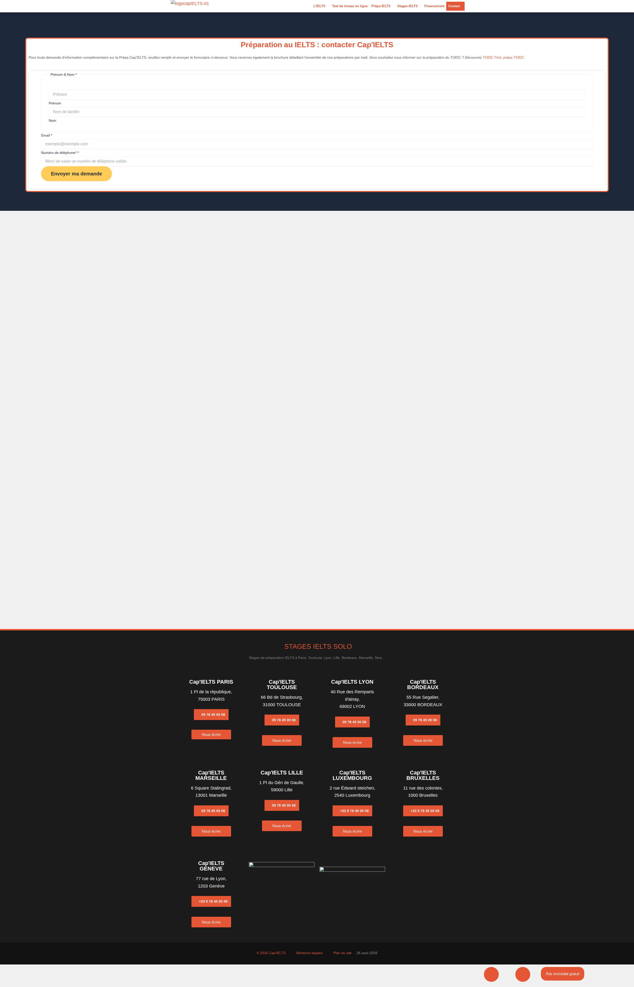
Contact (454, 6)
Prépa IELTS (381, 6)
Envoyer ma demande (76, 173)
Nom (52, 120)
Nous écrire (211, 734)
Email (46, 135)
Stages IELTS (407, 6)
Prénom (55, 103)
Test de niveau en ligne (350, 6)
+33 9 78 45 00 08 (354, 811)
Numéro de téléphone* (60, 153)
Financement (434, 6)
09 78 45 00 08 (213, 715)
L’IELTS (319, 6)
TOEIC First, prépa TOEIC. (504, 57)
